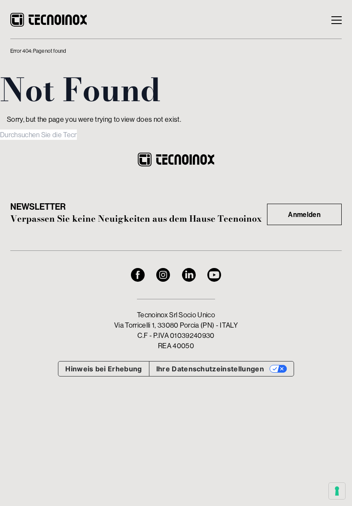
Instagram (163, 275)
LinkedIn (189, 275)
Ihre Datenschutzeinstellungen (210, 368)
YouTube (214, 275)
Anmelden (304, 214)
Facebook (138, 275)
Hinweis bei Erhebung (103, 368)
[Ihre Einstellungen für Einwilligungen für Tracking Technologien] (337, 491)
